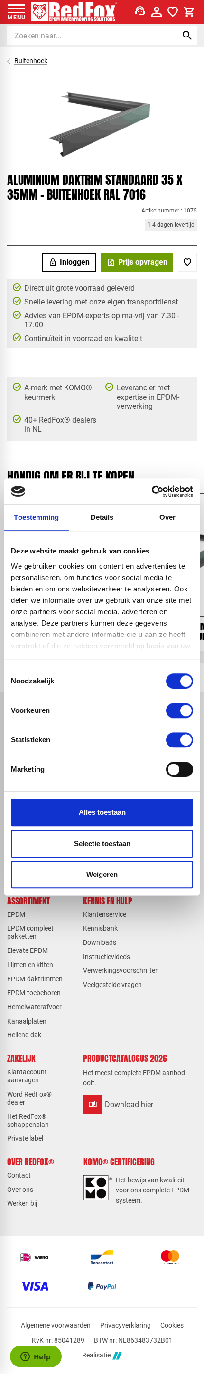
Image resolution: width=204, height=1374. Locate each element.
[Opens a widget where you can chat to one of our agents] (35, 1357)
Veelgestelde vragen (112, 984)
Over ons (20, 1189)
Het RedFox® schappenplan (28, 1120)
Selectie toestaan (102, 843)
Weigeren (102, 874)
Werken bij (22, 1203)
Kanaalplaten (26, 1021)
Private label (25, 1138)
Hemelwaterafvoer (34, 1007)
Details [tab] (102, 517)
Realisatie (96, 1355)
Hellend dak (24, 1035)
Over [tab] (167, 517)
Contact (19, 1175)
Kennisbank (100, 928)
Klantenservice (104, 914)
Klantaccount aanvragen (27, 1076)
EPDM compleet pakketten (30, 932)
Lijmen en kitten (30, 964)
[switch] (179, 710)
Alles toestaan (102, 812)
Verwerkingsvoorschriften (121, 970)
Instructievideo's (106, 956)
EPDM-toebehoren (34, 992)
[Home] (74, 11)
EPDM (16, 914)
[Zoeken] (187, 35)
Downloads (99, 942)
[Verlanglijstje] (173, 11)
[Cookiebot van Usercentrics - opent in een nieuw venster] (151, 491)
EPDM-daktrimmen (35, 979)
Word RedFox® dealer (29, 1098)
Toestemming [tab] (36, 517)
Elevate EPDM (27, 950)
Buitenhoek (30, 61)
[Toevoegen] (187, 262)
